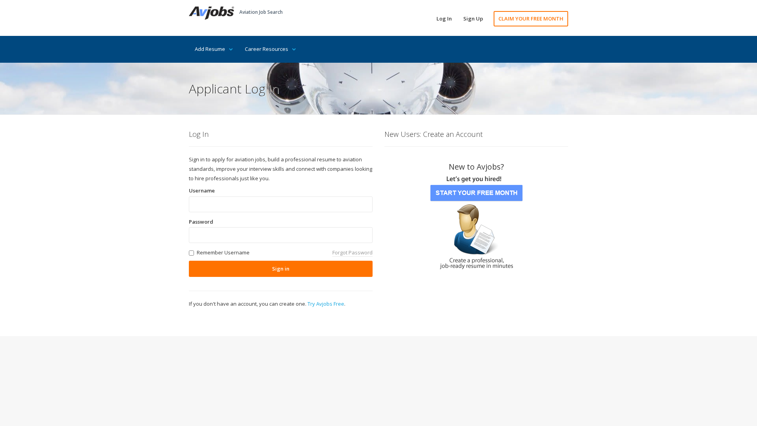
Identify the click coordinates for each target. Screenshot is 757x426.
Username (202, 190)
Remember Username (223, 252)
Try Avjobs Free (326, 303)
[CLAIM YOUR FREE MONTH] (476, 220)
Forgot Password (352, 252)
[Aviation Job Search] (211, 12)
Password (201, 221)
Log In (444, 18)
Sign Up (473, 18)
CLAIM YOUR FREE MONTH (530, 18)
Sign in (280, 268)
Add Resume (210, 48)
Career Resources (266, 48)
